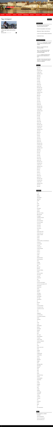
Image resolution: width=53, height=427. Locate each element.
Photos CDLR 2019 (40, 347)
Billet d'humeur (39, 214)
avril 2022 (38, 81)
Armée (38, 200)
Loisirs (38, 322)
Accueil (2, 17)
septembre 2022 (39, 73)
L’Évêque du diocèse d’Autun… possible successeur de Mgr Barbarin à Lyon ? (43, 55)
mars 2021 (39, 101)
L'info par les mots (40, 307)
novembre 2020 (39, 107)
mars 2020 (39, 120)
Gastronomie (39, 285)
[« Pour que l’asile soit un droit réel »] (9, 25)
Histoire (38, 291)
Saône (38, 373)
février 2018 (39, 158)
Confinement (39, 246)
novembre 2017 (39, 163)
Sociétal (38, 382)
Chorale (38, 236)
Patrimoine (39, 342)
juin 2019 (38, 133)
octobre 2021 (39, 90)
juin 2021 (38, 96)
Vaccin (38, 402)
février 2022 (39, 84)
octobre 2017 (39, 164)
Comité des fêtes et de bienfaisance (43, 240)
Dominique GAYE (3, 32)
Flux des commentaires (41, 418)
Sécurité (38, 376)
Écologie (38, 262)
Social (38, 381)
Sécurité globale (39, 378)
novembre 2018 (39, 144)
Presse (38, 356)
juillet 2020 (39, 113)
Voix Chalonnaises (40, 407)
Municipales (39, 328)
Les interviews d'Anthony (41, 316)
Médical (38, 327)
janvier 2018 (39, 160)
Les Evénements (39, 314)
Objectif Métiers (39, 336)
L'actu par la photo (40, 305)
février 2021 (39, 103)
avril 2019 (38, 137)
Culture (38, 256)
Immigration (39, 294)
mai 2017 (38, 170)
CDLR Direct (39, 228)
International (39, 299)
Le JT (38, 311)
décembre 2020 (39, 106)
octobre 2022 (39, 72)
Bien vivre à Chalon (40, 212)
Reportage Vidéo (40, 364)
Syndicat (38, 390)
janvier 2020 (39, 123)
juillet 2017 (39, 167)
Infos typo (38, 297)
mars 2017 (39, 174)
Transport (38, 398)
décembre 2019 (39, 124)
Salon (38, 370)
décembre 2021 (39, 87)
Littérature (38, 319)
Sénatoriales (39, 379)
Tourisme (38, 396)
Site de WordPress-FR (40, 419)
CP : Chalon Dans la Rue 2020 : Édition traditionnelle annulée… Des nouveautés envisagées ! (43, 51)
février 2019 (39, 140)
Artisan (38, 205)
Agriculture (39, 199)
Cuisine (38, 254)
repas (38, 362)
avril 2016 (38, 186)
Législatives (39, 313)
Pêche (38, 345)
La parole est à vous (40, 308)
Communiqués (39, 243)
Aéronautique (39, 197)
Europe (38, 271)
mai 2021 (38, 98)
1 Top (38, 192)
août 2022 (38, 75)
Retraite (38, 367)
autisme (38, 209)
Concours (38, 245)
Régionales (39, 359)
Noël (38, 333)
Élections (38, 268)
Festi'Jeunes (39, 277)
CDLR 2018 (39, 219)
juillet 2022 (39, 76)
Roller (38, 368)
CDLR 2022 (39, 226)
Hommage (39, 293)
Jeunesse (38, 302)
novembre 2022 (39, 70)
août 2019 (38, 130)
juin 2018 (38, 152)
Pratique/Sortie (39, 353)
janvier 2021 (39, 104)
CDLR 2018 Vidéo (40, 222)
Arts (37, 206)
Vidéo (38, 404)
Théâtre (38, 395)
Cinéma (38, 237)
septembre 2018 (39, 147)
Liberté (38, 317)
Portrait (38, 351)
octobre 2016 (39, 181)
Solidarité (38, 384)
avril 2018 (38, 155)
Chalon (38, 229)
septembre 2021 (39, 92)
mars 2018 (39, 157)
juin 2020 (38, 115)
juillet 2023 (39, 69)
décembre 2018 (39, 143)
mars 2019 (39, 138)
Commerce (39, 242)
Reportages (39, 365)
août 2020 (38, 112)
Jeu (37, 300)
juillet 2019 (39, 132)
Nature (38, 331)
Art (37, 202)
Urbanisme (39, 401)
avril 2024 (38, 67)
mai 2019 (38, 135)
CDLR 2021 (39, 225)
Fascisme (38, 276)
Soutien (38, 385)
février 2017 (39, 175)
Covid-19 (38, 251)
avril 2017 (38, 172)
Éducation (38, 266)
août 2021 (38, 93)
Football (38, 280)
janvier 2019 (39, 141)
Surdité (38, 388)
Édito (38, 265)
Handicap (38, 290)
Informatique (39, 296)
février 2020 (39, 121)
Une (37, 399)
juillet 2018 (39, 150)
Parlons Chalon (39, 339)
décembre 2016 (39, 178)
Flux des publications (40, 416)
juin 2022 (38, 78)
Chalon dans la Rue (40, 231)
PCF (37, 344)
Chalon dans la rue (40, 233)
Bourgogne (39, 216)
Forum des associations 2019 (42, 283)
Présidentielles (39, 354)
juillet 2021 (39, 95)
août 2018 (38, 149)
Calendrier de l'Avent (40, 217)
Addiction (38, 195)
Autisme (38, 211)
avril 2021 (38, 99)
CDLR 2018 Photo (40, 220)
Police (38, 348)
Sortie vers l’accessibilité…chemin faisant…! (44, 28)
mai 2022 (38, 79)
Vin (37, 405)
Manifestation (39, 325)
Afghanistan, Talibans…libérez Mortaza (43, 31)
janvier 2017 (39, 177)
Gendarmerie (39, 287)
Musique (38, 330)
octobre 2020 (39, 109)
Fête (37, 279)
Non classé (39, 334)
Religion (38, 361)
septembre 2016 (39, 183)
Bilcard (38, 46)
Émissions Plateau (40, 270)
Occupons (38, 337)
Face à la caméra (40, 273)
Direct (38, 260)
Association (39, 208)
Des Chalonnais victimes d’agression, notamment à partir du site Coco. (43, 26)
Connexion (39, 414)
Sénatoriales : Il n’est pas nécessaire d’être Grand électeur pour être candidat (44, 43)
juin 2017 (38, 169)
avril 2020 (38, 118)
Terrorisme (39, 393)
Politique (38, 350)
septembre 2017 (39, 166)
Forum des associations (41, 282)
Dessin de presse (40, 259)
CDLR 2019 (39, 223)
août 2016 (38, 184)
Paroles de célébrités (40, 341)
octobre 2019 (39, 127)
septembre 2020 (39, 110)
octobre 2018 (39, 146)
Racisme (38, 358)
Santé (38, 371)
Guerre (38, 288)
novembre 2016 (39, 180)
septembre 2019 (39, 129)
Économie (38, 263)
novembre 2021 (39, 89)
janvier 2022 (39, 86)
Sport (38, 387)
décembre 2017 (39, 161)
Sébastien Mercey (40, 375)
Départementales (40, 257)
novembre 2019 (39, 126)
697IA (38, 194)
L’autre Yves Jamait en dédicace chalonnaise (44, 33)
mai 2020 (38, 116)
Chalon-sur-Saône (40, 234)
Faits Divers (39, 274)
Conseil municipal (40, 248)
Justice (38, 304)
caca (37, 50)
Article (38, 203)
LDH (37, 310)
